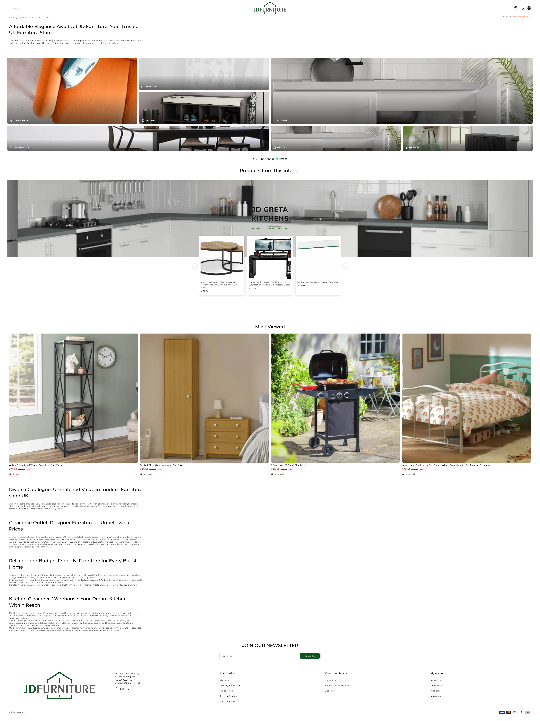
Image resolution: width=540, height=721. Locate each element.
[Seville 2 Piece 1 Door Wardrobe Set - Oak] (204, 398)
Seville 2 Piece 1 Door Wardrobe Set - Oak (161, 465)
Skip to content (4, 21)
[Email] (122, 688)
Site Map (329, 691)
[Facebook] (116, 688)
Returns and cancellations (338, 685)
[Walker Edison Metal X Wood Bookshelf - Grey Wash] (73, 398)
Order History (437, 685)
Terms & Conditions (229, 696)
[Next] (344, 265)
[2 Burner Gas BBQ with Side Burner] (335, 398)
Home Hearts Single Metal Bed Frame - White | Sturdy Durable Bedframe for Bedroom (446, 465)
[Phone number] (127, 688)
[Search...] (75, 8)
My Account (436, 680)
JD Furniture (22, 712)
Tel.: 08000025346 (123, 680)
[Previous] (195, 265)
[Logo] (270, 8)
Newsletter (435, 696)
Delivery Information (230, 685)
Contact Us (330, 680)
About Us (224, 680)
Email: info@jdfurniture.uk (127, 683)
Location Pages (227, 701)
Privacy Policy (227, 691)
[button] (516, 8)
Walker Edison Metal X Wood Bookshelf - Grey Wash (35, 465)
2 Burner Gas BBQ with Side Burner (289, 465)
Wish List (435, 691)
